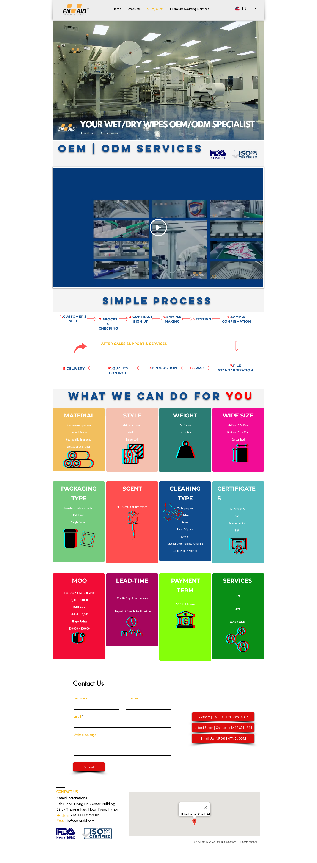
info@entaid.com (81, 821)
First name (80, 698)
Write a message (85, 734)
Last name (132, 698)
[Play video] (158, 227)
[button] (134, 8)
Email (77, 716)
